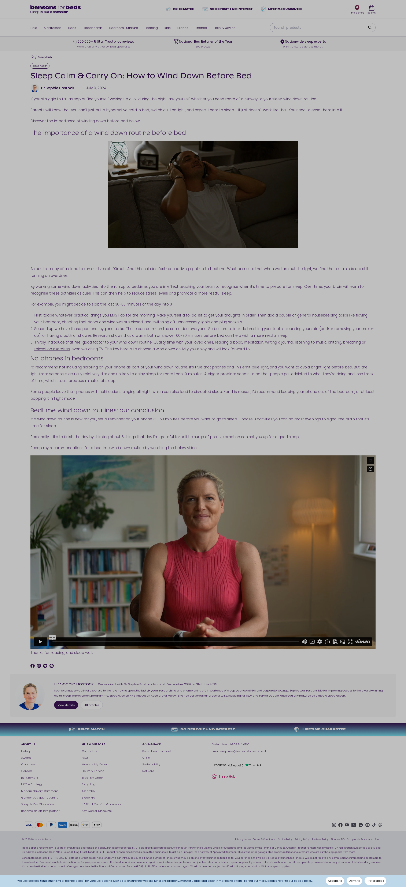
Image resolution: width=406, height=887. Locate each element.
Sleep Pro (88, 798)
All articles (91, 705)
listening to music (310, 342)
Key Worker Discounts (97, 811)
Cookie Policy (285, 839)
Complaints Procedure (359, 839)
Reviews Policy (320, 839)
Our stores (28, 764)
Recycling (88, 784)
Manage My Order (94, 764)
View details (66, 705)
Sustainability (151, 764)
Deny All (354, 881)
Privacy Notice (243, 839)
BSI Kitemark (29, 778)
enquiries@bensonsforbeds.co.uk (243, 751)
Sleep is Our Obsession (37, 804)
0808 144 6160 (240, 744)
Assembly (88, 791)
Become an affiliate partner (40, 811)
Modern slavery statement (39, 791)
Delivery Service (93, 771)
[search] (369, 27)
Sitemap (379, 839)
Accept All (335, 881)
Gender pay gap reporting (39, 798)
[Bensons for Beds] (55, 9)
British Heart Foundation (158, 751)
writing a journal (279, 342)
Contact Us (89, 751)
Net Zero (148, 771)
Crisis (146, 758)
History (25, 751)
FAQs (85, 758)
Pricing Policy (302, 839)
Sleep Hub (45, 57)
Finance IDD (337, 839)
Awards (26, 758)
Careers (27, 771)
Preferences (375, 881)
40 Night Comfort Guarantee (101, 804)
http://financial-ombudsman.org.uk (168, 866)
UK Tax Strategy (32, 784)
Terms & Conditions (264, 839)
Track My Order (92, 778)
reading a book (228, 342)
